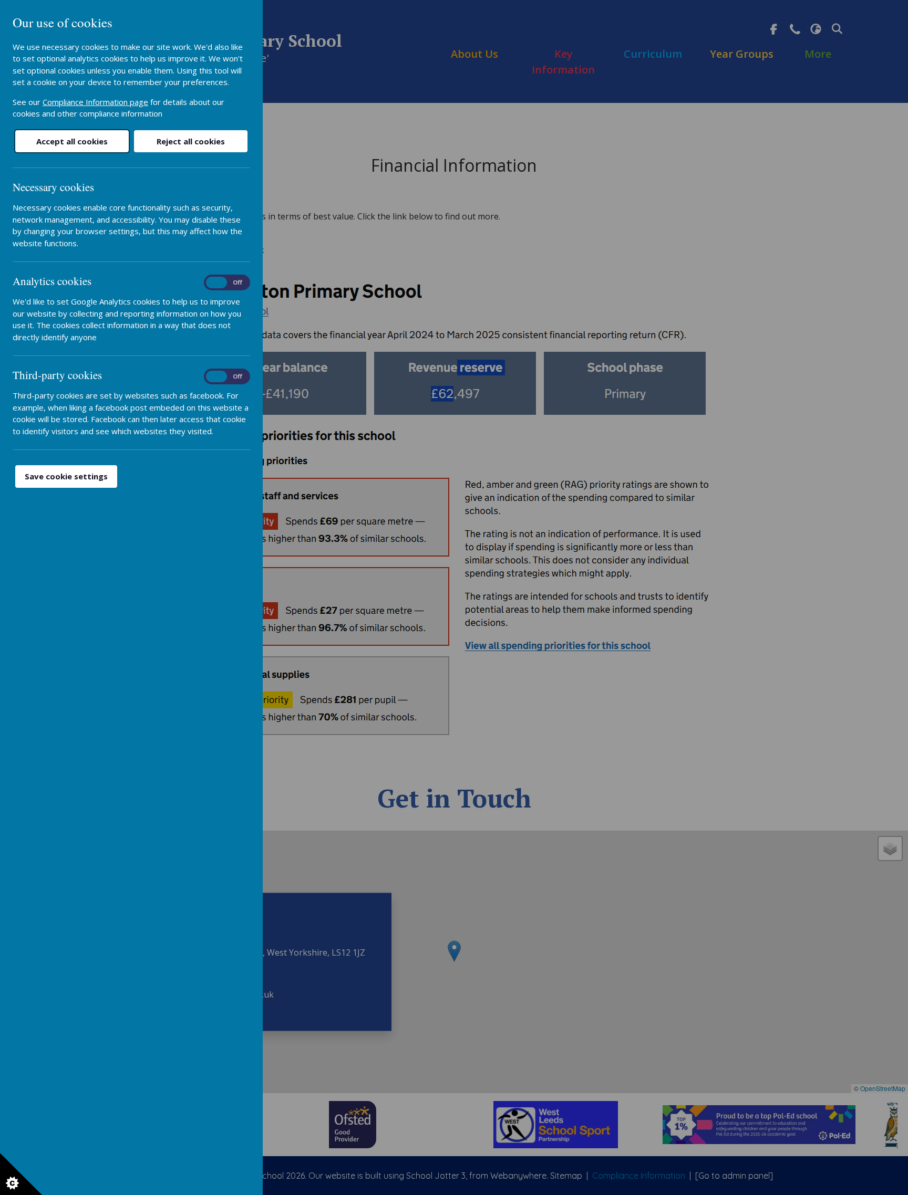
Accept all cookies (72, 141)
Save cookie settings (66, 476)
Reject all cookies (191, 141)
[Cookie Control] (21, 1174)
